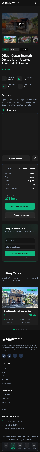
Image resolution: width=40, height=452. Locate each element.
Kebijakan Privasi (13, 440)
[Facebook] (9, 356)
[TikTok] (21, 356)
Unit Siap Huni (7, 383)
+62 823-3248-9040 (11, 425)
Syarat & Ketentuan (26, 440)
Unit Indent (6, 379)
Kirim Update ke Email (20, 253)
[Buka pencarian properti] (36, 3)
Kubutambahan (7, 395)
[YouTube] (15, 356)
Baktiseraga (6, 402)
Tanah (4, 372)
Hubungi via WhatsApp (20, 206)
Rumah (4, 368)
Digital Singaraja (33, 436)
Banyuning (5, 398)
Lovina (4, 410)
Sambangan (6, 406)
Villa (3, 376)
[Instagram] (4, 356)
